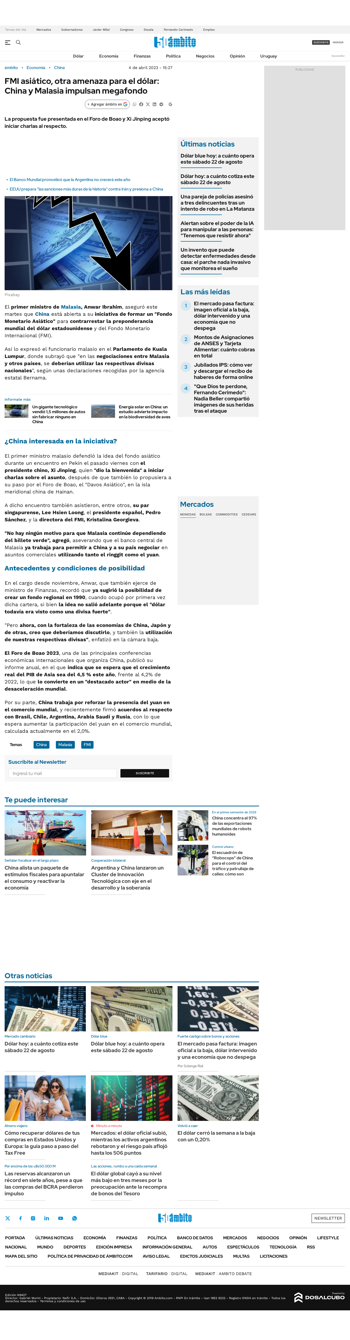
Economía (108, 56)
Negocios (205, 56)
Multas (241, 1256)
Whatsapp (74, 1218)
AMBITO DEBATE (223, 1273)
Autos (210, 1247)
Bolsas (206, 514)
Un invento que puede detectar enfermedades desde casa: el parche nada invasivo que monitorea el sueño (218, 259)
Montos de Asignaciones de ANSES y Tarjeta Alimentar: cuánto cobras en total (224, 346)
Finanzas (142, 56)
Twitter (7, 1218)
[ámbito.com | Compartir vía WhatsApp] (134, 104)
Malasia (71, 307)
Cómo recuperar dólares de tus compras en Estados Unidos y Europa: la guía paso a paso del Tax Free (42, 1143)
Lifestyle (328, 1238)
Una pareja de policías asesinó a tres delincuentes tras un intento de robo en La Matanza (217, 202)
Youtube (60, 1218)
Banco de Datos (195, 1238)
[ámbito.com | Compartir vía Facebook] (141, 104)
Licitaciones (273, 1256)
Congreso (126, 29)
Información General (167, 1247)
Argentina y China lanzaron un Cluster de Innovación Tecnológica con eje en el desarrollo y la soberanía (127, 877)
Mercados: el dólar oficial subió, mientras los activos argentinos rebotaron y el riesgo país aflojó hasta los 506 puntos (129, 1143)
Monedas (188, 514)
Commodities (227, 514)
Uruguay (268, 56)
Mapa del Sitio (21, 1256)
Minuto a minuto (109, 1125)
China (59, 68)
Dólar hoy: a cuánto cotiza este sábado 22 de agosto (217, 179)
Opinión (237, 56)
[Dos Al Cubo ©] (319, 1297)
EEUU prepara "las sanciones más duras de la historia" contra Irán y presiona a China (86, 189)
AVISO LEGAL (156, 1256)
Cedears (249, 514)
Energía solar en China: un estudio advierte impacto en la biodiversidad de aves (144, 411)
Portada (15, 1238)
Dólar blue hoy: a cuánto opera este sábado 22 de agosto (217, 158)
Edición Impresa (114, 1247)
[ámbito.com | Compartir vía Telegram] (161, 104)
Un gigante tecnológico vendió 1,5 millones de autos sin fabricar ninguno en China (58, 414)
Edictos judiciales (201, 1256)
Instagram (33, 1218)
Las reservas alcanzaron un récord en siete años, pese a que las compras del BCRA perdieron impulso (44, 1183)
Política (173, 56)
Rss (311, 1247)
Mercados (43, 29)
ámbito (11, 68)
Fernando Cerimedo (178, 29)
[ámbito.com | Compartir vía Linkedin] (154, 104)
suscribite (321, 42)
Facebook (20, 1218)
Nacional (16, 1247)
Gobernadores (72, 29)
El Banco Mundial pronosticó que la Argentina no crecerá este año (70, 179)
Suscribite (145, 773)
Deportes (75, 1247)
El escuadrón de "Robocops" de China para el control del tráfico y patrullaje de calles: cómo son (233, 863)
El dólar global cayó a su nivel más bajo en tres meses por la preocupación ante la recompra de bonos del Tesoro (129, 1183)
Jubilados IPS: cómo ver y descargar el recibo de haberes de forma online (223, 371)
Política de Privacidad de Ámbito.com (90, 1256)
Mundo (45, 1247)
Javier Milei (101, 29)
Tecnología (283, 1247)
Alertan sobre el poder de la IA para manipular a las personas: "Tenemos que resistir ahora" (217, 229)
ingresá (338, 42)
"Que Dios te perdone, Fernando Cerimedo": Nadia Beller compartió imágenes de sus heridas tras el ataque (224, 398)
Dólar (78, 56)
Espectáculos (243, 1247)
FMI (87, 744)
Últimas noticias (54, 1238)
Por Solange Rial (190, 1066)
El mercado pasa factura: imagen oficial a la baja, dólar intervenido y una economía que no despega (224, 315)
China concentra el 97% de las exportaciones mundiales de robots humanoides (234, 826)
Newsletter (338, 55)
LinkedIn (46, 1218)
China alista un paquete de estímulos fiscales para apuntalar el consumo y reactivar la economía (44, 877)
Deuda (148, 29)
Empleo (209, 29)
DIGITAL (118, 1273)
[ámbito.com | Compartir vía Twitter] (148, 104)
